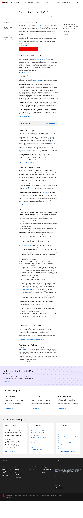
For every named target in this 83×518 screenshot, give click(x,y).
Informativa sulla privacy (9, 498)
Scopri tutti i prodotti (5, 475)
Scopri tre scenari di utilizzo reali (26, 162)
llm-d (45, 291)
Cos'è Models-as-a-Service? (25, 72)
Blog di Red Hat (35, 495)
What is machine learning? (63, 440)
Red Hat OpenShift (9, 429)
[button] (54, 16)
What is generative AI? (63, 438)
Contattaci (30, 495)
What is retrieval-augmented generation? (67, 436)
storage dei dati (29, 188)
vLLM (49, 141)
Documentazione (65, 2)
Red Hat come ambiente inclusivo (45, 495)
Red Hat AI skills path (35, 442)
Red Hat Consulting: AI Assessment (39, 437)
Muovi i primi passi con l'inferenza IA (28, 49)
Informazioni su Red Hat (9, 495)
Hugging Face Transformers (25, 245)
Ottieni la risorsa (6, 381)
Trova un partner (18, 474)
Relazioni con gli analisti (59, 482)
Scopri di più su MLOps (24, 116)
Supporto (70, 2)
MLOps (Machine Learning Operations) (42, 59)
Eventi (24, 495)
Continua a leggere (50, 123)
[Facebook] (61, 461)
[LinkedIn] (56, 461)
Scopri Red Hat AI (23, 45)
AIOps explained (61, 433)
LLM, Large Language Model (43, 25)
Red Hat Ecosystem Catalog (20, 475)
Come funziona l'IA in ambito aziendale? (31, 319)
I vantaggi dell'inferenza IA (25, 204)
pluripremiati (78, 472)
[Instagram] (67, 461)
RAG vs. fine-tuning (62, 429)
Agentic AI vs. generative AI (64, 444)
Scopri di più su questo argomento (66, 451)
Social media (44, 473)
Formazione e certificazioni (20, 467)
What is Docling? (61, 448)
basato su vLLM (25, 349)
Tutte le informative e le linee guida (26, 498)
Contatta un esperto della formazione (46, 472)
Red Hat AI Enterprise (36, 356)
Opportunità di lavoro (18, 495)
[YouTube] (58, 461)
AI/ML (25, 8)
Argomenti (21, 8)
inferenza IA (52, 194)
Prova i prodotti (31, 467)
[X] (64, 461)
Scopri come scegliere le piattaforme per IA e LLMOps (31, 339)
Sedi (26, 495)
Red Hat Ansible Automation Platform (7, 473)
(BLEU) (26, 112)
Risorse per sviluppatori (19, 472)
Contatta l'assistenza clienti (46, 469)
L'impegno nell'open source (73, 477)
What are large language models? (65, 434)
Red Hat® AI (21, 347)
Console (58, 2)
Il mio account (17, 469)
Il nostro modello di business (60, 477)
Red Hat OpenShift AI (10, 439)
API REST (38, 299)
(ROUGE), (54, 112)
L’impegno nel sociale (72, 479)
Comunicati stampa (72, 475)
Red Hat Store (31, 469)
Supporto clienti (18, 471)
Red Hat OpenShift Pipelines (35, 179)
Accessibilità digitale (37, 498)
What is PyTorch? (61, 431)
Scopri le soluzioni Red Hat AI (25, 361)
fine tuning (47, 192)
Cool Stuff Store (53, 495)
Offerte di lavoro (71, 482)
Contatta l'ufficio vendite (46, 467)
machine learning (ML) (24, 27)
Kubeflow (33, 265)
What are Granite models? (63, 446)
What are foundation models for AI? (65, 442)
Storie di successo (58, 479)
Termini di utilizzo (17, 498)
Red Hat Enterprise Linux (6, 469)
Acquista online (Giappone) (33, 471)
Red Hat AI (4, 467)
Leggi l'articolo (8, 408)
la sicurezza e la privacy (51, 155)
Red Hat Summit (60, 495)
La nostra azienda (58, 475)
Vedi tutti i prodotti (9, 451)
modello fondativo (37, 80)
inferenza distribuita (26, 289)
